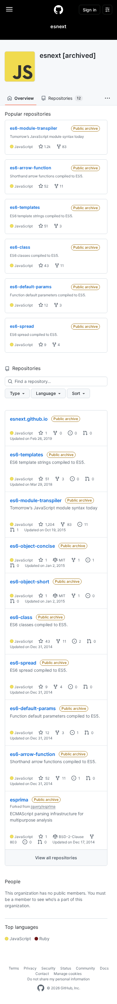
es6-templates (26, 455)
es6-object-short (29, 582)
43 (46, 265)
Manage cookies (68, 973)
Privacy (30, 968)
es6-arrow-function (32, 754)
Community (85, 968)
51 (45, 226)
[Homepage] (58, 9)
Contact (42, 973)
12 (45, 305)
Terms (14, 968)
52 (45, 186)
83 (64, 146)
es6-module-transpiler (36, 500)
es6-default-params (33, 708)
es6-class (21, 617)
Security (48, 968)
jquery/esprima (43, 806)
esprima (19, 800)
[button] (107, 98)
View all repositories (56, 857)
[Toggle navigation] (9, 9)
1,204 (49, 524)
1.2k (47, 146)
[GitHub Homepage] (40, 988)
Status (65, 968)
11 (61, 186)
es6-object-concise (32, 546)
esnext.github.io (29, 419)
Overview (24, 98)
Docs (104, 968)
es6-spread (23, 663)
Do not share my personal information (58, 979)
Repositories (64, 98)
